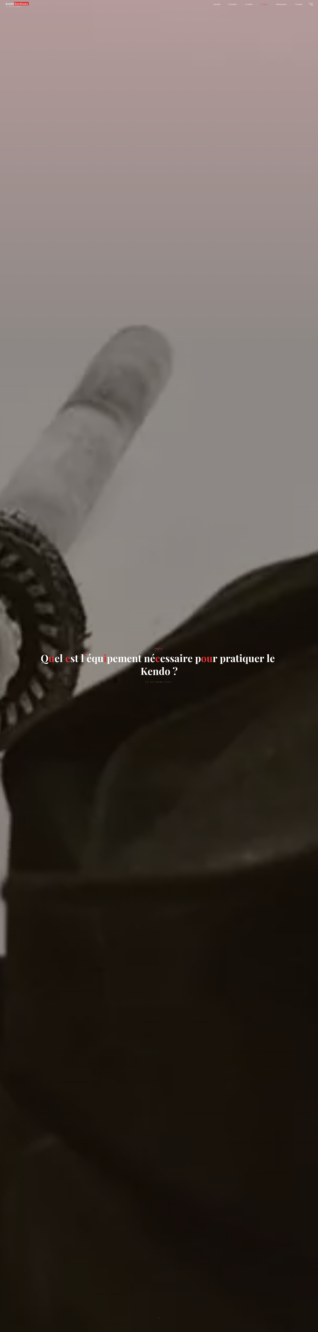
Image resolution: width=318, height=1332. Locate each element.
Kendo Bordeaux (17, 3)
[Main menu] (311, 4)
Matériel (158, 648)
